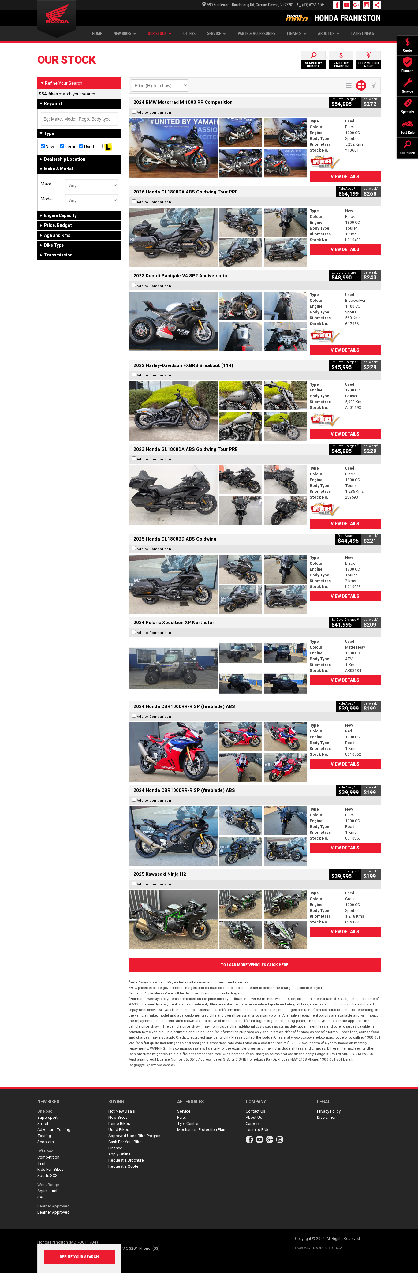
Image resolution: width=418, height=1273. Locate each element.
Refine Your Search (61, 83)
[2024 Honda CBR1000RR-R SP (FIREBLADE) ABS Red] (218, 752)
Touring (44, 1135)
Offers (189, 33)
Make (46, 184)
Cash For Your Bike (125, 1141)
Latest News (362, 33)
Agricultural (47, 1190)
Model (47, 199)
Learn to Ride (258, 1129)
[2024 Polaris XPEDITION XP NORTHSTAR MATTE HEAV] (218, 668)
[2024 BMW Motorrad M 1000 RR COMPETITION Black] (218, 148)
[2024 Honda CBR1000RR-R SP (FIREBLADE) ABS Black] (218, 836)
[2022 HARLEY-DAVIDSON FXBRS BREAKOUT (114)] (218, 411)
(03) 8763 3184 (313, 5)
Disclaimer (326, 1117)
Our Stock (157, 33)
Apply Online (119, 1154)
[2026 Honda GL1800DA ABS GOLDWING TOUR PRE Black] (218, 237)
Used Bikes (118, 1129)
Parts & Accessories (256, 33)
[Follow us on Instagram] (368, 5)
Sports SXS (47, 1175)
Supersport (47, 1117)
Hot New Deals (121, 1111)
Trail (41, 1163)
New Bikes (122, 33)
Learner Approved (53, 1206)
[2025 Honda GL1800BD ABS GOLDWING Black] (218, 584)
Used (88, 146)
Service (214, 33)
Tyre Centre (187, 1123)
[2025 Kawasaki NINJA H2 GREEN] (218, 919)
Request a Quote (123, 1166)
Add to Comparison (154, 112)
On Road (45, 1111)
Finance (294, 33)
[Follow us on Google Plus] (358, 5)
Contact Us (255, 1111)
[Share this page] (375, 5)
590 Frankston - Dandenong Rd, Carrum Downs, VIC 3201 (250, 4)
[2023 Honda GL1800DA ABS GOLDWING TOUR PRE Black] (218, 495)
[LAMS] (108, 146)
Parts (181, 1117)
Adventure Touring (53, 1129)
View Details (345, 176)
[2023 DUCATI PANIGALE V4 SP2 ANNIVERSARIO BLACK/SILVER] (218, 321)
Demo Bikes (119, 1123)
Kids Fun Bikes (50, 1169)
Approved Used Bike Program (135, 1135)
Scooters (45, 1141)
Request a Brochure (126, 1160)
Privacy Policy (329, 1111)
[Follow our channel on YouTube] (348, 5)
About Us (326, 33)
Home (97, 33)
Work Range (48, 1184)
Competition (48, 1157)
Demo (70, 146)
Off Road (45, 1151)
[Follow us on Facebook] (338, 5)
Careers (253, 1123)
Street (42, 1123)
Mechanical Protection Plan (201, 1129)
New (49, 146)
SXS (41, 1197)
